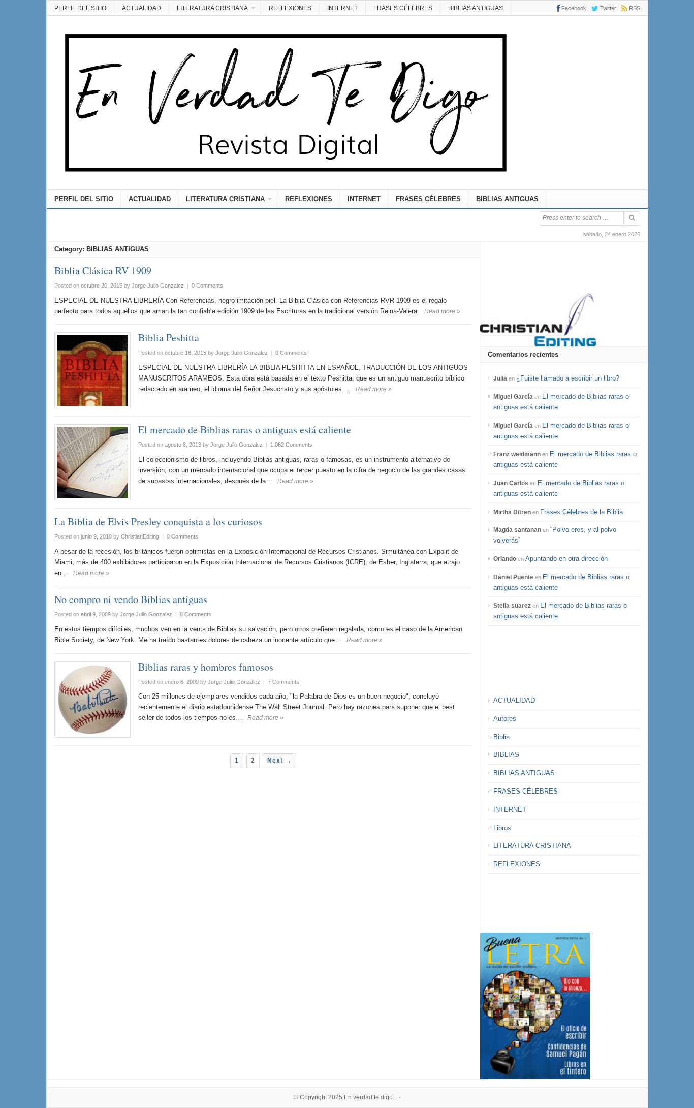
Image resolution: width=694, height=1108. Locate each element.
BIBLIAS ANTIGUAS (475, 8)
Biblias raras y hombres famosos (205, 667)
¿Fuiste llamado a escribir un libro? (567, 378)
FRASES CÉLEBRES (402, 8)
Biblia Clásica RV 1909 (102, 270)
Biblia (501, 737)
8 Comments (195, 614)
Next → (279, 760)
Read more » (442, 311)
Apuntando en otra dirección (566, 558)
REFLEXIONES (290, 8)
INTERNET (342, 8)
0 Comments (207, 285)
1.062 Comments (291, 444)
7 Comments (283, 682)
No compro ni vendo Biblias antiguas (130, 599)
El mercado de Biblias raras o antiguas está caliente (244, 429)
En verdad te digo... (370, 1097)
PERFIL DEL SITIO (80, 8)
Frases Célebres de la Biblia (581, 512)
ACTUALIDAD (141, 8)
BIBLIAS (506, 754)
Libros (502, 828)
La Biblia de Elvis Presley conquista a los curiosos (158, 521)
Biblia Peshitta (168, 337)
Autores (504, 718)
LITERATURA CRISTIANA (212, 8)
